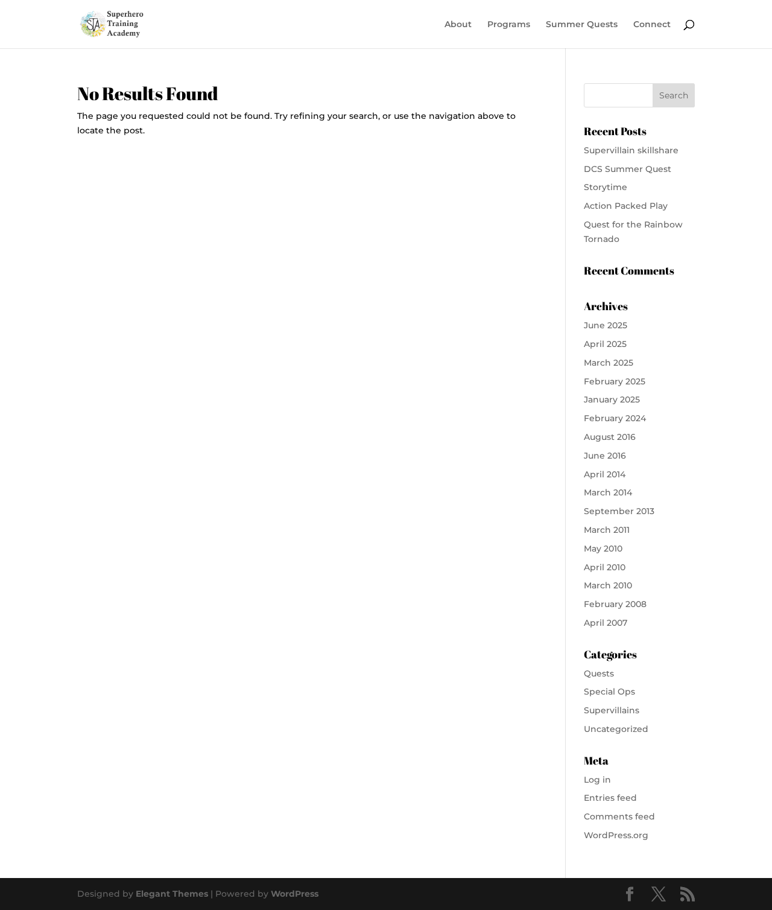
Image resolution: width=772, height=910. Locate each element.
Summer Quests (582, 25)
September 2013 (619, 511)
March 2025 (608, 362)
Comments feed (619, 816)
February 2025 (614, 381)
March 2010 (608, 585)
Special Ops (609, 691)
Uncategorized (616, 729)
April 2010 (604, 567)
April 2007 (605, 622)
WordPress (294, 893)
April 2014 (604, 474)
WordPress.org (616, 835)
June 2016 (605, 455)
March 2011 (607, 529)
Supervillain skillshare (631, 150)
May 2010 (603, 548)
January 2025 (612, 399)
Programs (508, 25)
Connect (652, 25)
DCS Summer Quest (627, 169)
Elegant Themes (172, 893)
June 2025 (605, 325)
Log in (597, 779)
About (458, 25)
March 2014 (608, 492)
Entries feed (610, 797)
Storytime (605, 187)
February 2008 (615, 604)
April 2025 (605, 344)
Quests (599, 673)
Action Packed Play (626, 205)
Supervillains (611, 710)
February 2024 (615, 418)
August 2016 (610, 436)
